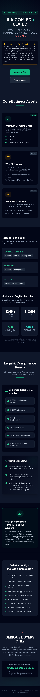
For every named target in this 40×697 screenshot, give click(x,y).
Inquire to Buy (20, 72)
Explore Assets (20, 80)
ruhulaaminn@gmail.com (20, 667)
